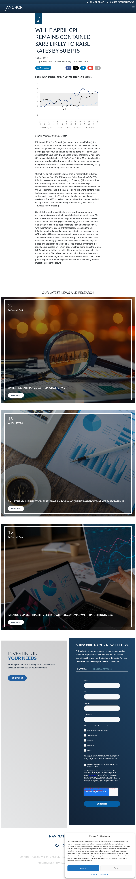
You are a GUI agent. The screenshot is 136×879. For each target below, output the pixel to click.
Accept (83, 868)
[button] (68, 68)
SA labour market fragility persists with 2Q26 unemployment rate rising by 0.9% (60, 614)
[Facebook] (57, 845)
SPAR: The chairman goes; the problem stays (36, 387)
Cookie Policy (93, 874)
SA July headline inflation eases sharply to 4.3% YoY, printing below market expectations (66, 501)
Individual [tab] (82, 669)
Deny (116, 868)
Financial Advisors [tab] (102, 669)
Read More (16, 395)
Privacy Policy (104, 874)
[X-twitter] (64, 845)
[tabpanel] (102, 743)
